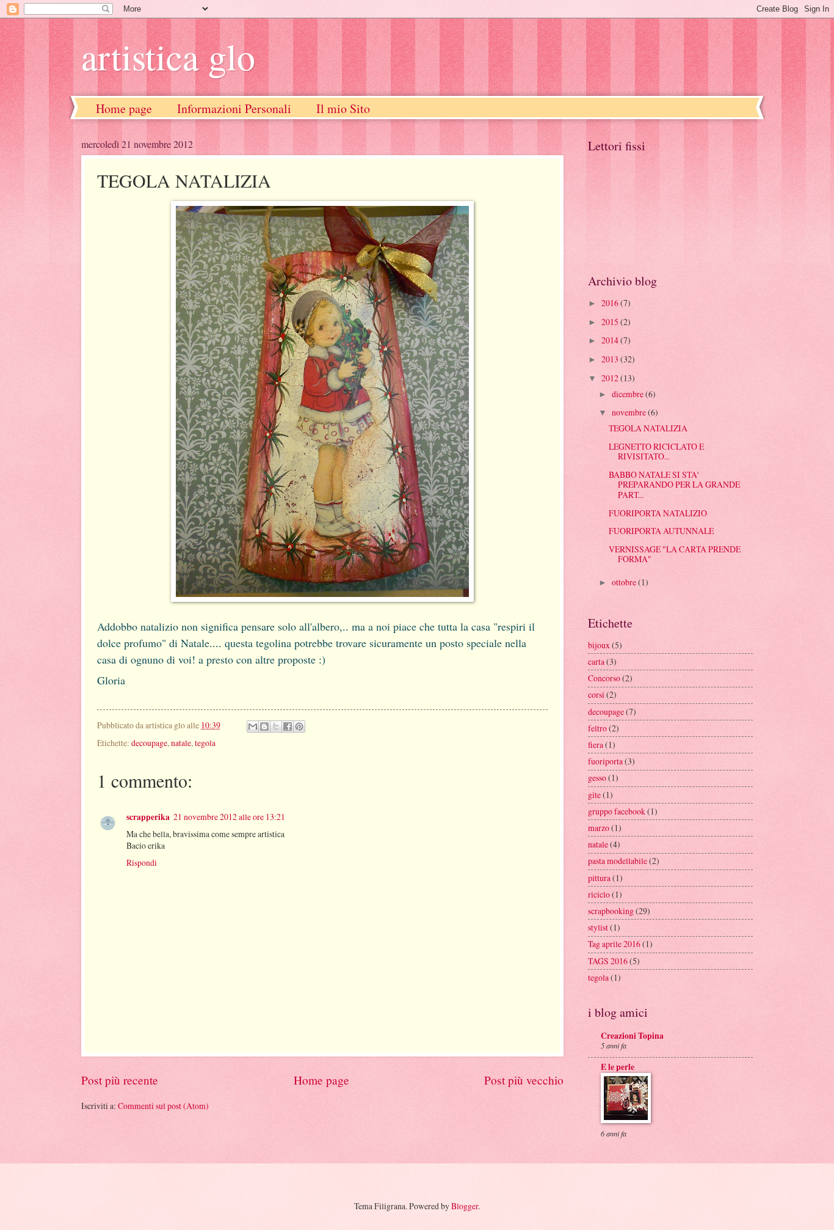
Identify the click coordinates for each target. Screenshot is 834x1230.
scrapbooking (611, 911)
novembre (630, 412)
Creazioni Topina (632, 1036)
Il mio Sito (343, 108)
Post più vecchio (524, 1080)
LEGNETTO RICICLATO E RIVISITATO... (656, 452)
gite (594, 794)
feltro (597, 728)
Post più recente (119, 1080)
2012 (610, 378)
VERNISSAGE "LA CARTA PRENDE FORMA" (675, 554)
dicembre (628, 394)
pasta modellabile (617, 860)
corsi (596, 694)
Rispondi (141, 862)
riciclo (599, 894)
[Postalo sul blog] (264, 726)
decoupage (149, 743)
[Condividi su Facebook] (287, 726)
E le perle (617, 1067)
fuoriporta (605, 761)
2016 (610, 303)
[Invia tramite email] (253, 726)
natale (181, 743)
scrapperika (148, 817)
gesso (597, 777)
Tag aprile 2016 (614, 944)
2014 (610, 340)
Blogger (464, 1206)
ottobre (625, 582)
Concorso (604, 678)
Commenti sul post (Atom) (163, 1105)
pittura (599, 878)
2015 (610, 322)
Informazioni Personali (234, 108)
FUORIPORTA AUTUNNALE (661, 530)
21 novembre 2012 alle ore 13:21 (229, 816)
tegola (205, 743)
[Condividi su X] (276, 726)
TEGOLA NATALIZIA (648, 428)
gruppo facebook (616, 811)
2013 (610, 359)
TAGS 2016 (608, 961)
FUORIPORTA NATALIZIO (658, 513)
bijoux (599, 645)
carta (596, 661)
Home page (124, 108)
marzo (598, 827)
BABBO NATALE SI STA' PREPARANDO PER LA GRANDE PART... (674, 484)
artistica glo (168, 56)
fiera (595, 744)
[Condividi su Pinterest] (299, 726)
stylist (598, 927)
